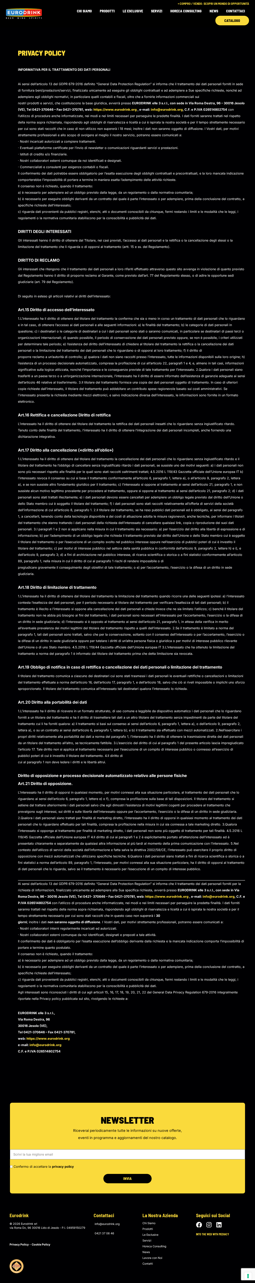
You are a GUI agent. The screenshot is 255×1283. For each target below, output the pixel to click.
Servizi (156, 11)
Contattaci (235, 11)
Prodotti (147, 1229)
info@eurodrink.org (167, 109)
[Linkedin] (219, 1225)
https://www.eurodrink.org (115, 109)
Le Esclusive (133, 11)
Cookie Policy (41, 1244)
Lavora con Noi (152, 1257)
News (214, 11)
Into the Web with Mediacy (212, 1234)
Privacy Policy (19, 1244)
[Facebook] (199, 1225)
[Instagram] (209, 1225)
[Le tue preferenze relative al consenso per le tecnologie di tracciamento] (248, 1276)
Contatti (147, 1263)
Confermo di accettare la (44, 1167)
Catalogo (232, 20)
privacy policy (63, 1167)
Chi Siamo (84, 11)
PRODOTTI (107, 11)
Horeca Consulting (186, 11)
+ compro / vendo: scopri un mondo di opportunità (213, 3)
